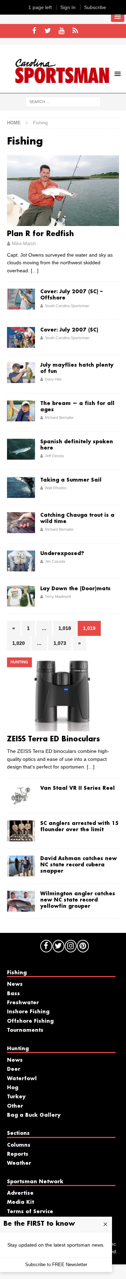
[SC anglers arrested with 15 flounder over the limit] (21, 830)
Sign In (68, 7)
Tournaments (25, 1030)
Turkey (16, 1097)
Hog (12, 1088)
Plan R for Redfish (40, 234)
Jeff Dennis (54, 456)
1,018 (64, 628)
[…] (34, 270)
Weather (19, 1163)
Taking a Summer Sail (71, 480)
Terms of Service (30, 1212)
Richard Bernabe (59, 417)
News (15, 984)
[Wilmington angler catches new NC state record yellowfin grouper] (21, 901)
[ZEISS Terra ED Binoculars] (63, 694)
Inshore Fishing (28, 1012)
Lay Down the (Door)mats (75, 589)
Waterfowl (22, 1079)
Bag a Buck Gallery (34, 1115)
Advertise (20, 1193)
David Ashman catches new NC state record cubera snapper (78, 865)
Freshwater (23, 1003)
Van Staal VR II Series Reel (77, 788)
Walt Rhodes (55, 488)
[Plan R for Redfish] (63, 190)
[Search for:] (63, 101)
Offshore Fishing (30, 1021)
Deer (13, 1069)
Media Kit (20, 1202)
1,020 (18, 643)
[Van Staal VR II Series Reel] (21, 795)
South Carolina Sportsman (67, 306)
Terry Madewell (58, 596)
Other (15, 1106)
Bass (13, 994)
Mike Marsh (24, 243)
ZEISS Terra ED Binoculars (53, 739)
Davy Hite (53, 379)
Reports (17, 1154)
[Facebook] (34, 31)
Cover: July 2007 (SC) (69, 330)
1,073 (60, 643)
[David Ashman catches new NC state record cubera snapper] (21, 866)
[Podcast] (75, 31)
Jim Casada (55, 561)
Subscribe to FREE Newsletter (56, 1264)
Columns (18, 1145)
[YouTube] (61, 31)
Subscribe (95, 7)
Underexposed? (62, 553)
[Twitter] (48, 31)
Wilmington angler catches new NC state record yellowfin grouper (77, 900)
